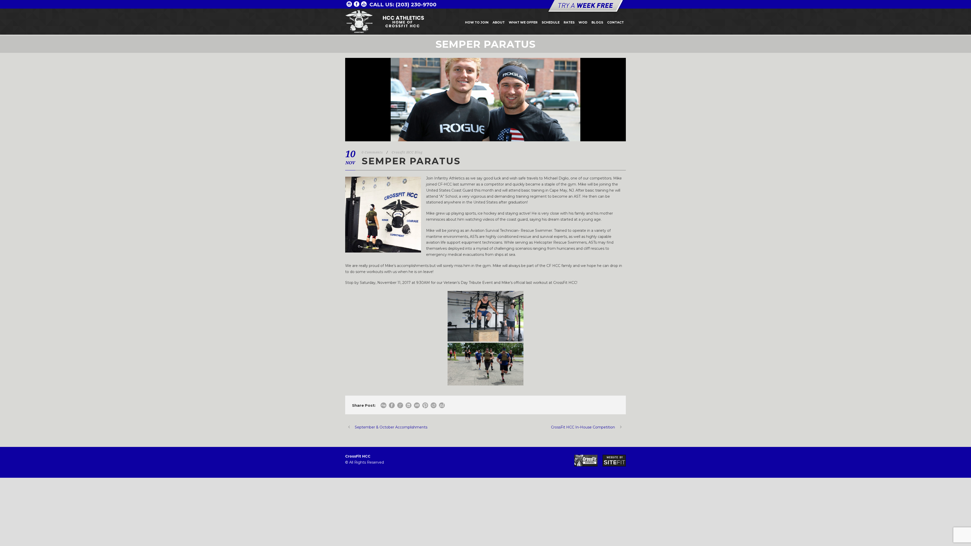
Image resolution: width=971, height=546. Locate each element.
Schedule (551, 22)
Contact (615, 22)
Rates (569, 22)
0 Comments (372, 152)
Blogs (597, 22)
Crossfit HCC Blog (407, 152)
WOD (583, 22)
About (499, 22)
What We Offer (523, 22)
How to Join (477, 22)
